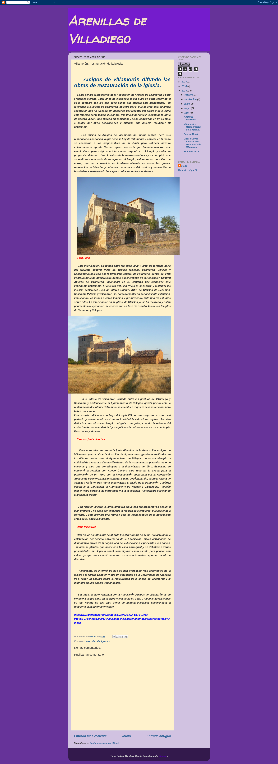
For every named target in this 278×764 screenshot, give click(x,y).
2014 (184, 86)
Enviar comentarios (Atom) (104, 743)
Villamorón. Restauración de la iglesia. (192, 127)
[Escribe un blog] (117, 636)
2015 (184, 81)
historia (96, 641)
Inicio (126, 736)
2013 (184, 90)
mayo (187, 108)
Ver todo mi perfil (187, 170)
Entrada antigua (159, 736)
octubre (189, 94)
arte (88, 641)
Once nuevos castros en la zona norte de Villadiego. (192, 142)
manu (184, 165)
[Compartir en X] (120, 636)
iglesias (105, 641)
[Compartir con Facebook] (123, 636)
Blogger (163, 756)
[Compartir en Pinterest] (126, 636)
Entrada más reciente (90, 736)
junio (187, 103)
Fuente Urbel (191, 134)
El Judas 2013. (192, 151)
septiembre (190, 99)
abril (187, 112)
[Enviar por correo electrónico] (114, 636)
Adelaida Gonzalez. (190, 118)
